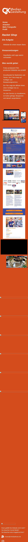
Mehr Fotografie (9, 27)
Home (5, 22)
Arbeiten (6, 25)
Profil (5, 29)
